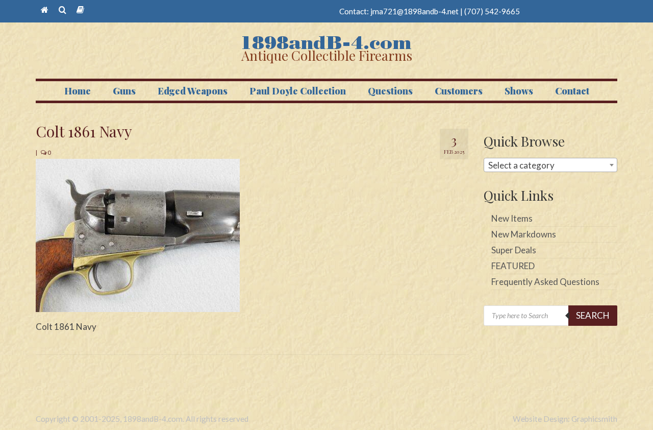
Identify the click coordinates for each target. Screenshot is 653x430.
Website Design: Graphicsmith (565, 418)
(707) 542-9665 (492, 11)
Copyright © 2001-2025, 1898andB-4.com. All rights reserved (142, 418)
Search (593, 315)
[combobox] (551, 165)
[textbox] (550, 165)
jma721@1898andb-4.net (414, 11)
